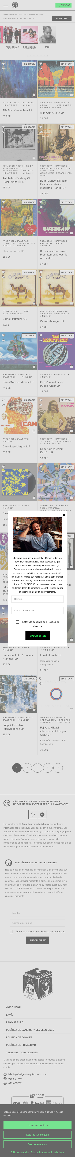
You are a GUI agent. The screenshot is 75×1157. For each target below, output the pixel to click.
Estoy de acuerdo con (40, 624)
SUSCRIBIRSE (37, 635)
